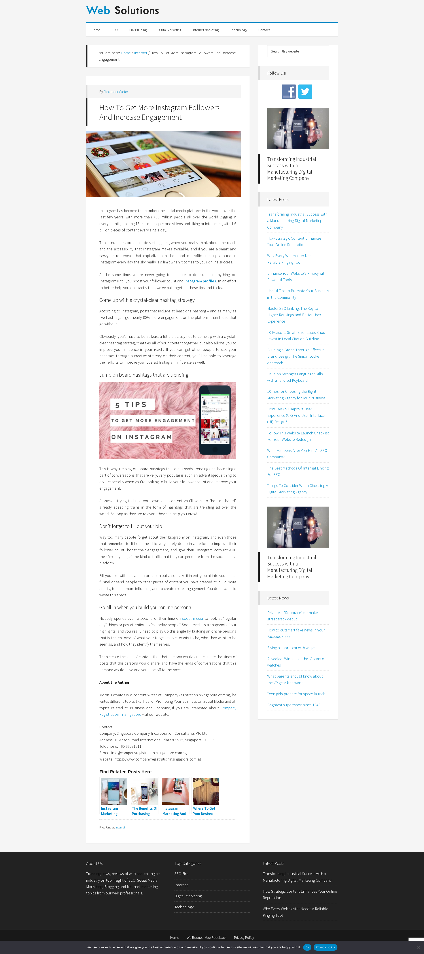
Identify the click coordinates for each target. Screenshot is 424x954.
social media (192, 618)
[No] (418, 947)
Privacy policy (325, 947)
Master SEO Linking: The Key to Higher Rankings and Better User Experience (294, 315)
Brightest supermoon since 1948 (293, 704)
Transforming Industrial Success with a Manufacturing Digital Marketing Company (291, 168)
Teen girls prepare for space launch (296, 693)
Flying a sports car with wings (291, 647)
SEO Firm (181, 873)
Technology (184, 906)
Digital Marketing (188, 895)
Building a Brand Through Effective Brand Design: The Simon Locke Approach (295, 356)
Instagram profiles (200, 281)
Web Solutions (212, 14)
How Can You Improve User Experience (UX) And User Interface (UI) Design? (296, 415)
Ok (307, 947)
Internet (120, 827)
